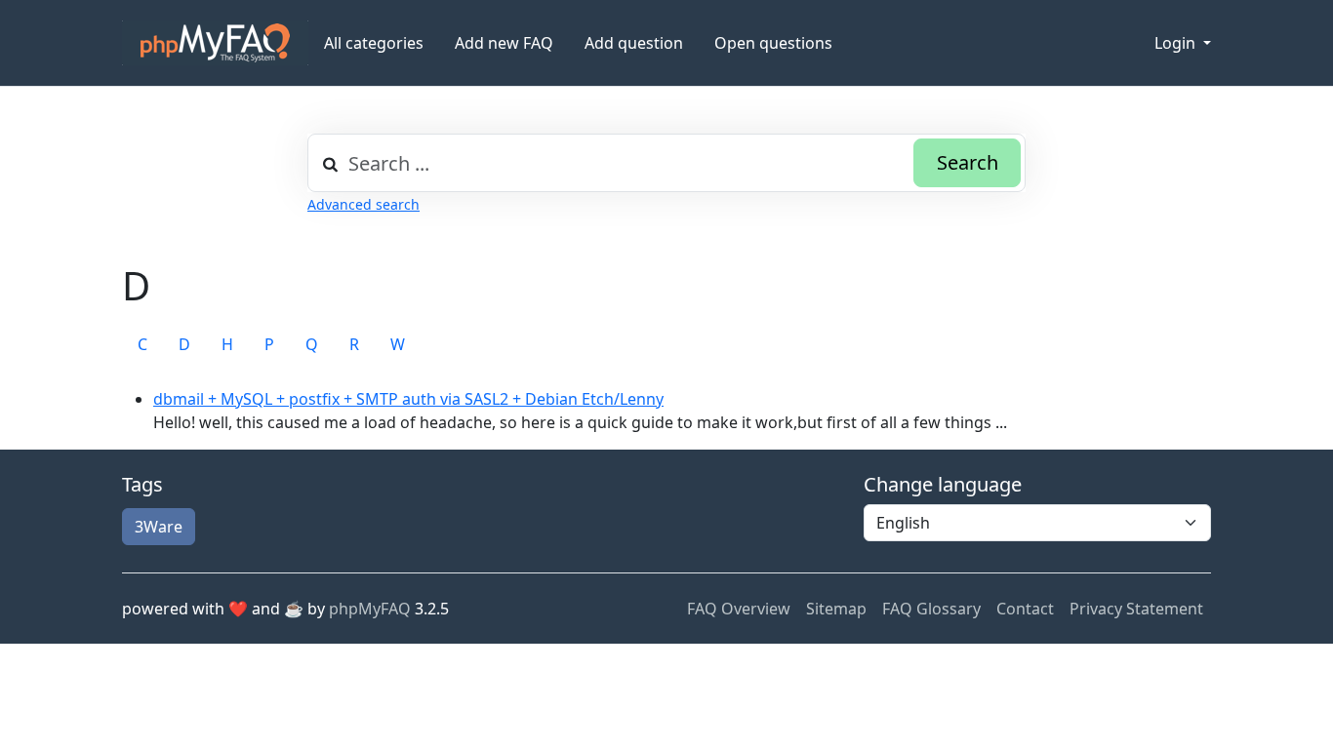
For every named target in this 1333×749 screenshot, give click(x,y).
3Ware (158, 526)
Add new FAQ (504, 43)
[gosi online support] (215, 42)
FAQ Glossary (931, 608)
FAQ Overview (738, 608)
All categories (374, 43)
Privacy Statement (1136, 608)
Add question (634, 43)
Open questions (773, 43)
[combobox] (666, 163)
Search (967, 162)
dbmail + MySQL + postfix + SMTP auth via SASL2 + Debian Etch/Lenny (408, 399)
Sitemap (836, 608)
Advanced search (363, 204)
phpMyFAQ (370, 608)
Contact (1025, 608)
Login (1176, 43)
